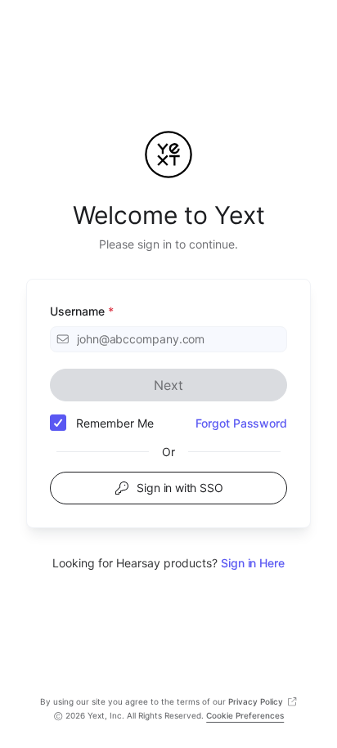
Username (82, 311)
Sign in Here (253, 563)
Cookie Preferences (245, 715)
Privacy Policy (255, 701)
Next (168, 385)
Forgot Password (241, 423)
